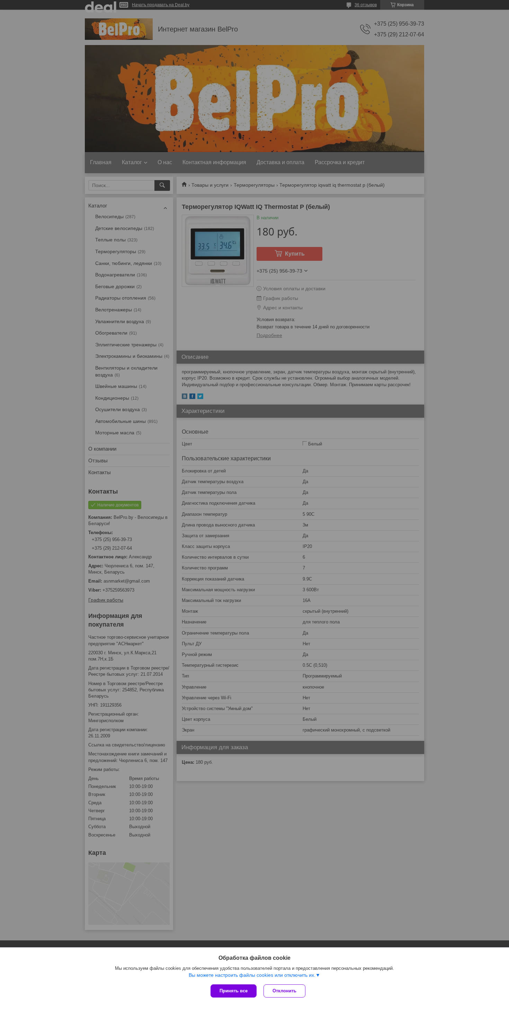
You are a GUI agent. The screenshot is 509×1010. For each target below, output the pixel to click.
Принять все (234, 990)
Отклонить (284, 990)
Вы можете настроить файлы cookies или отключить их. (252, 975)
